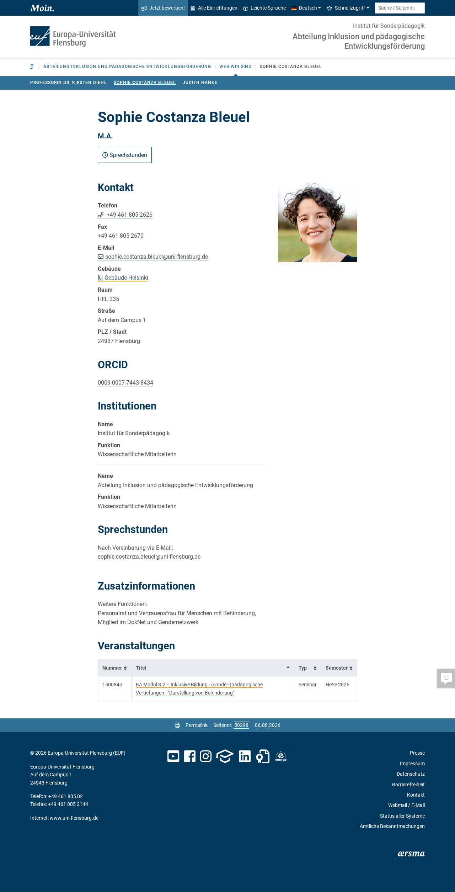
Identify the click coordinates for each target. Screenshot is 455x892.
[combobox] (400, 8)
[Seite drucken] (177, 725)
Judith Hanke (200, 82)
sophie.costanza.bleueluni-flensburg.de (156, 256)
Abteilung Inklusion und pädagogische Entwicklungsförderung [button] (127, 66)
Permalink (197, 725)
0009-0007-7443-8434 (125, 382)
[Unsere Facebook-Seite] (190, 756)
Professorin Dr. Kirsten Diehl (68, 82)
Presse (417, 753)
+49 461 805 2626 (128, 214)
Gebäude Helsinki (126, 277)
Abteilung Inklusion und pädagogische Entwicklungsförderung (359, 41)
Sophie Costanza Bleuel (145, 82)
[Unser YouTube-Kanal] (173, 756)
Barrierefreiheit (408, 784)
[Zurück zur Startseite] (73, 36)
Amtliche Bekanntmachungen (392, 826)
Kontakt (416, 795)
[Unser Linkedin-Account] (245, 756)
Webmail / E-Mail (406, 805)
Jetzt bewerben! (167, 8)
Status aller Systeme (402, 816)
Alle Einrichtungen (217, 8)
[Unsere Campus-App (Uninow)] (225, 756)
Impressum (412, 763)
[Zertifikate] (262, 756)
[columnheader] (115, 667)
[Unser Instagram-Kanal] (206, 756)
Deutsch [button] (308, 8)
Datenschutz (411, 774)
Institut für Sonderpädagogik (389, 25)
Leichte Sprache (268, 8)
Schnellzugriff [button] (350, 8)
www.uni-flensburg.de (74, 818)
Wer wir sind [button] (235, 66)
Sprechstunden (127, 155)
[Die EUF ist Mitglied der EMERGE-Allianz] (281, 756)
